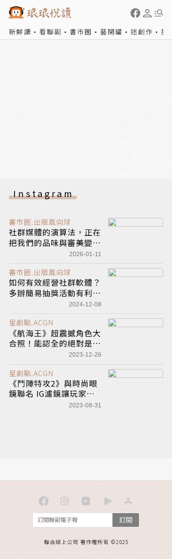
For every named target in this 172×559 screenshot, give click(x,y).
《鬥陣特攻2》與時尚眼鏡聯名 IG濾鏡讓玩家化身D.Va (53, 393)
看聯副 (50, 31)
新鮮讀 (20, 31)
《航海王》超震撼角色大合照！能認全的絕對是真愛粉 (55, 343)
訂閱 (125, 519)
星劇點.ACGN (31, 322)
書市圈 (81, 31)
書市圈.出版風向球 (40, 222)
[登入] (147, 13)
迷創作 (142, 31)
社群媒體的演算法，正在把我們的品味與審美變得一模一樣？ (55, 242)
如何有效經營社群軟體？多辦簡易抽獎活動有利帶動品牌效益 (55, 292)
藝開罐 (111, 31)
